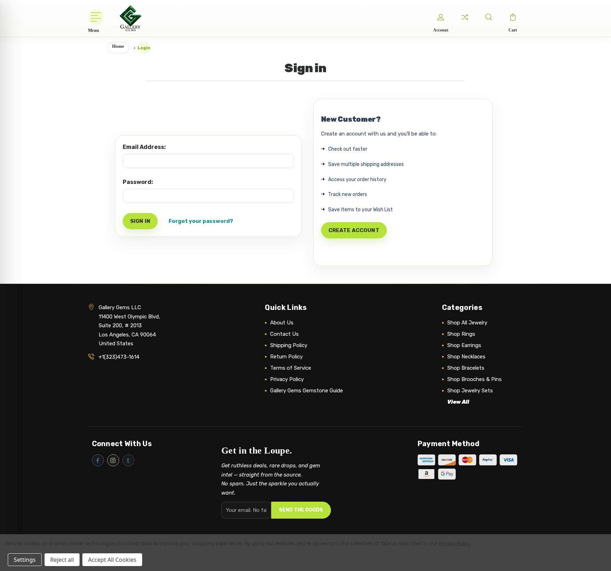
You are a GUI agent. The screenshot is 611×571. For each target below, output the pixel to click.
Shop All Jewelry (467, 322)
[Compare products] (465, 17)
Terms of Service (290, 368)
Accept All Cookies (112, 560)
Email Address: (144, 147)
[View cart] (513, 17)
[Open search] (489, 17)
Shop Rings (461, 334)
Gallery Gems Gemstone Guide (306, 390)
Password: (138, 182)
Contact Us (284, 334)
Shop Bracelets (465, 368)
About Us (281, 322)
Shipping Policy (288, 345)
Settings (25, 560)
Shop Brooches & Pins (474, 379)
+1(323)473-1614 (119, 357)
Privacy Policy (287, 379)
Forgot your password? (201, 221)
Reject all (62, 560)
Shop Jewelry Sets (470, 390)
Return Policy (286, 356)
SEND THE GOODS (301, 510)
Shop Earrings (464, 345)
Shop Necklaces (466, 356)
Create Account (353, 230)
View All (458, 402)
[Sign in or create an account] (440, 17)
